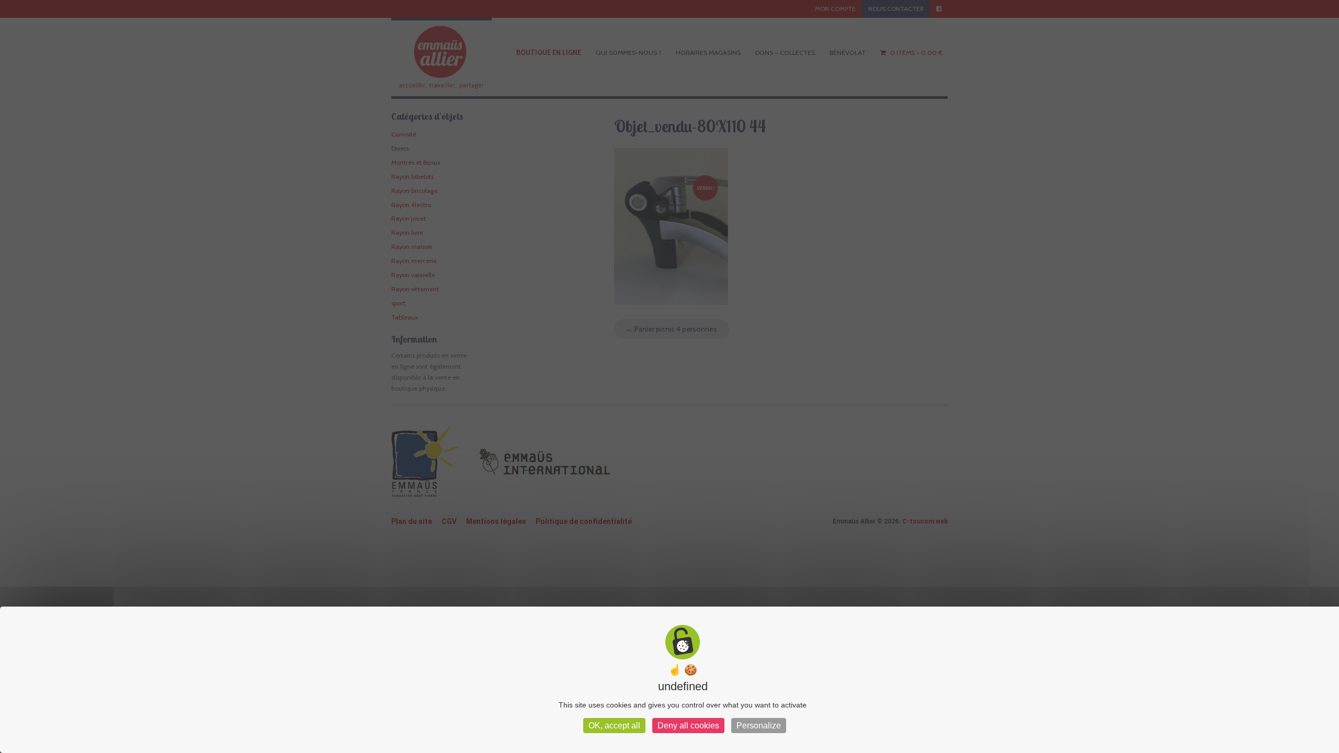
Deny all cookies (688, 725)
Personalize (758, 725)
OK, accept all (614, 725)
